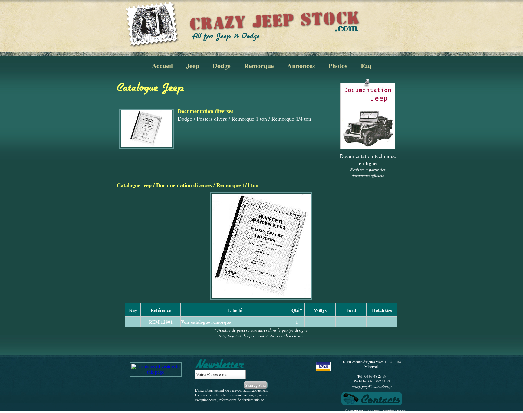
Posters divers (212, 118)
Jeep (192, 65)
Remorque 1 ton (249, 118)
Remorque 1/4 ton (291, 118)
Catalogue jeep (134, 185)
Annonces (301, 65)
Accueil (162, 65)
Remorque (259, 65)
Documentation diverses (184, 185)
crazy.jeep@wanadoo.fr (372, 386)
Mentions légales (395, 410)
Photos (337, 65)
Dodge (221, 65)
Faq (366, 65)
